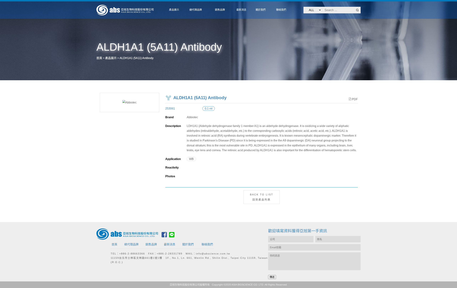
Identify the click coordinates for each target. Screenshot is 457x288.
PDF (355, 99)
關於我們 (188, 244)
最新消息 (169, 244)
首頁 (114, 244)
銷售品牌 (151, 244)
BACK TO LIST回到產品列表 (261, 197)
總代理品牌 (131, 244)
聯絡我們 (207, 244)
